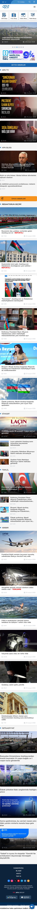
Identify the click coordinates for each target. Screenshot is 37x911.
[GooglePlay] (12, 897)
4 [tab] (19, 47)
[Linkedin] (25, 881)
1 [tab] (12, 47)
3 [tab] (16, 47)
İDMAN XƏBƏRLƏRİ (19, 199)
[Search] (29, 2)
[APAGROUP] (18, 892)
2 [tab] (14, 47)
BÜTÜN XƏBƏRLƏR (18, 65)
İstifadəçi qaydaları (12, 905)
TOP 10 (18, 876)
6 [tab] (23, 47)
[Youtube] (18, 881)
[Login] (34, 2)
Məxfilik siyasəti (25, 905)
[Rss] (28, 881)
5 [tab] (21, 47)
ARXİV (18, 873)
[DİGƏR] (34, 7)
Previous (3, 33)
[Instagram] (12, 881)
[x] (15, 881)
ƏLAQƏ (18, 871)
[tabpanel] (18, 33)
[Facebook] (9, 881)
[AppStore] (25, 897)
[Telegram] (22, 881)
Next (34, 33)
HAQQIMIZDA (18, 868)
